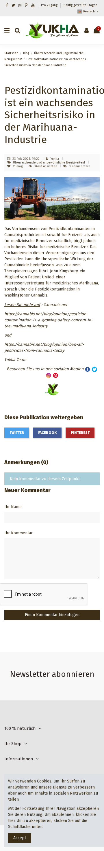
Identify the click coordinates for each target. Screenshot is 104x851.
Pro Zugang (49, 5)
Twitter (17, 433)
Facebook (47, 433)
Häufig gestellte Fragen (80, 5)
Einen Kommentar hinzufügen (52, 614)
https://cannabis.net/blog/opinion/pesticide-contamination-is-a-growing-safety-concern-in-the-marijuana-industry (48, 319)
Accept (19, 837)
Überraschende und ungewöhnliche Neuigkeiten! (49, 162)
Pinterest (80, 433)
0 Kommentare (79, 166)
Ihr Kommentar (18, 533)
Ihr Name (13, 506)
